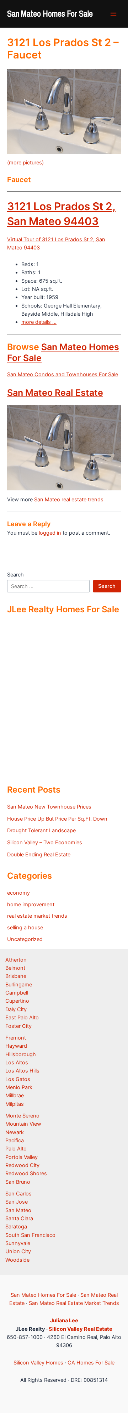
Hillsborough (20, 1054)
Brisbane (15, 976)
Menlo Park (18, 1087)
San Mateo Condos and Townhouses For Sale (62, 374)
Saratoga (16, 1226)
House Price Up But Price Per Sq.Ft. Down (57, 819)
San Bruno (17, 1182)
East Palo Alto (22, 1017)
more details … (39, 322)
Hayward (16, 1046)
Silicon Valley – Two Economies (44, 842)
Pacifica (14, 1140)
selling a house (25, 927)
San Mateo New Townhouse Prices (49, 807)
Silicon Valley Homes (38, 1362)
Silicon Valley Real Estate (80, 1329)
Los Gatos (17, 1079)
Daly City (16, 1009)
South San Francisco (30, 1235)
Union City (18, 1251)
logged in (50, 533)
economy (18, 893)
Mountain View (23, 1124)
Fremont (15, 1038)
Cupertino (17, 1001)
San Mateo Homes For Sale (50, 13)
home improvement (30, 904)
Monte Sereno (22, 1116)
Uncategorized (25, 939)
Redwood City (22, 1165)
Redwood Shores (26, 1173)
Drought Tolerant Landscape (41, 830)
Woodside (17, 1260)
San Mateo (18, 1210)
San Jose (16, 1202)
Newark (14, 1132)
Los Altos (16, 1062)
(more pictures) (25, 162)
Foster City (18, 1026)
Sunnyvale (17, 1243)
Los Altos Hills (22, 1071)
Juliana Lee (64, 1320)
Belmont (15, 968)
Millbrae (14, 1095)
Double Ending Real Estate (38, 854)
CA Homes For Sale (91, 1362)
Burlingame (18, 984)
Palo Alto (16, 1148)
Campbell (16, 993)
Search (15, 575)
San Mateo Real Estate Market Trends (74, 1303)
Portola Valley (21, 1157)
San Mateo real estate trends (68, 499)
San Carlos (18, 1193)
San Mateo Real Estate (55, 392)
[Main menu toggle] (113, 13)
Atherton (16, 960)
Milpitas (14, 1104)
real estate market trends (37, 916)
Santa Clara (19, 1218)
